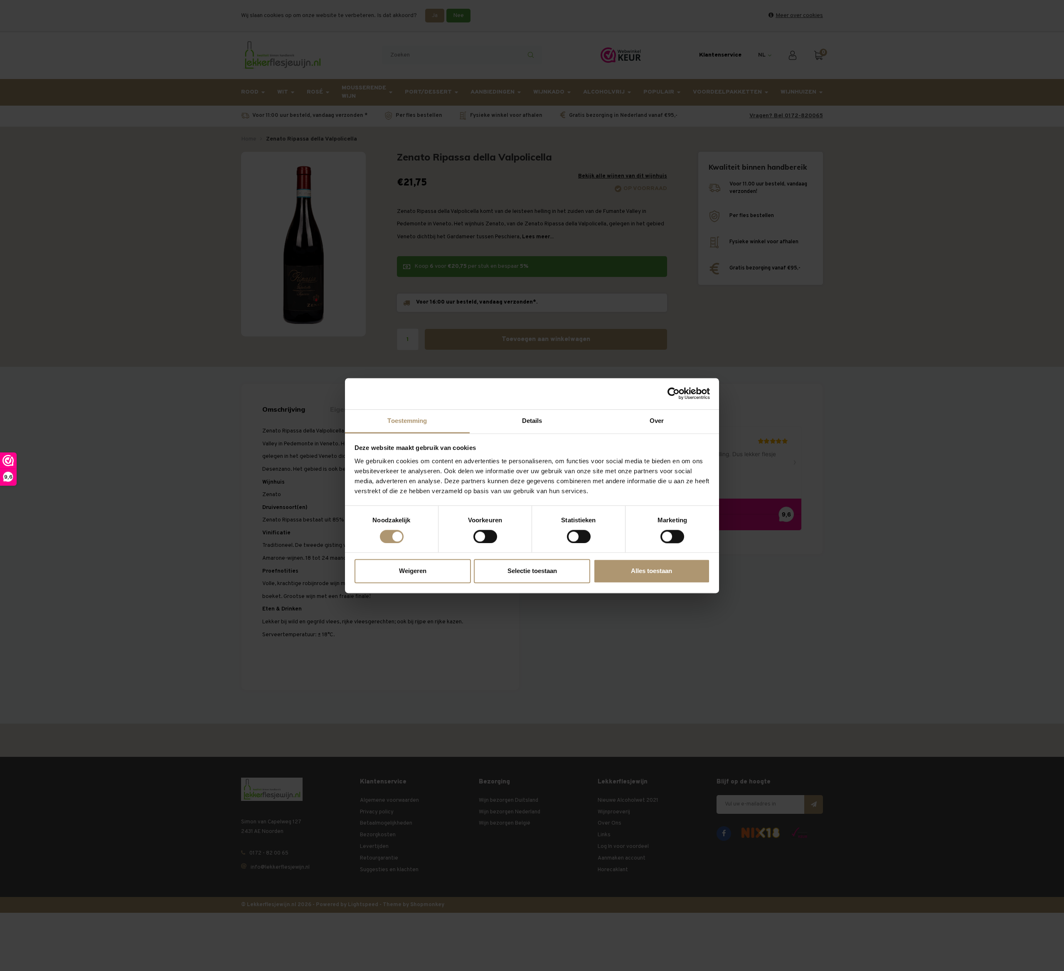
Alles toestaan (651, 571)
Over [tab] (657, 420)
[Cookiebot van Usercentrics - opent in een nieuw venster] (673, 393)
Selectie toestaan (532, 571)
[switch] (485, 536)
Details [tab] (532, 420)
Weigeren (412, 571)
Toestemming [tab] (407, 420)
